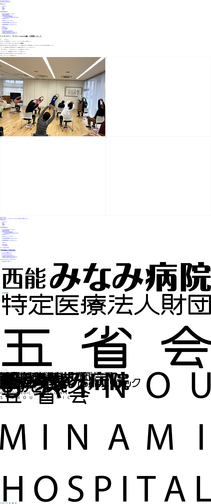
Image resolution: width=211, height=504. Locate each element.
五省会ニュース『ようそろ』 (8, 20)
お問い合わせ (4, 27)
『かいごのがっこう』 (9, 24)
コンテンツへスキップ (4, 0)
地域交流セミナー (5, 18)
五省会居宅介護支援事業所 (7, 16)
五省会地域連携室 (5, 14)
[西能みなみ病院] (106, 291)
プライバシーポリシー (6, 253)
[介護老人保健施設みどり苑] (5, 293)
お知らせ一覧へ (3, 217)
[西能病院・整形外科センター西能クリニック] (7, 261)
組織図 (3, 8)
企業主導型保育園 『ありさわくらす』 (9, 22)
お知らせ (4, 26)
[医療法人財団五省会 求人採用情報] (5, 370)
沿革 (3, 7)
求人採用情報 (4, 28)
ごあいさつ (4, 6)
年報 (3, 9)
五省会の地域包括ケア (4, 11)
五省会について (2, 219)
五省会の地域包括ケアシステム (8, 13)
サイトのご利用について (7, 252)
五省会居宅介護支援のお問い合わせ (11, 17)
